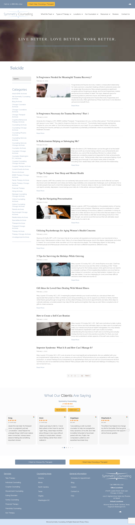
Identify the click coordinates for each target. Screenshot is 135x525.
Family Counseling (12, 500)
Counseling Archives (19, 125)
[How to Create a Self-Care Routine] (53, 329)
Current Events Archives (20, 169)
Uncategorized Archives (20, 237)
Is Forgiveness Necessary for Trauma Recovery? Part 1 (63, 113)
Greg (10, 418)
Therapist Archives (18, 223)
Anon (41, 418)
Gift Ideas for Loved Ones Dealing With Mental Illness (63, 288)
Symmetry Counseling (67, 401)
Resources (104, 14)
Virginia (40, 496)
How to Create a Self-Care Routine (53, 315)
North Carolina (43, 487)
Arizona (41, 478)
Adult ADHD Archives (19, 94)
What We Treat (46, 14)
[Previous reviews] (6, 429)
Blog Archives (17, 101)
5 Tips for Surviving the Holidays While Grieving (60, 256)
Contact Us (125, 14)
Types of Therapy (62, 14)
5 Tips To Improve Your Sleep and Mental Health (60, 173)
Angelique (74, 418)
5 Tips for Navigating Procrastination (54, 198)
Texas (40, 491)
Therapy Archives (18, 231)
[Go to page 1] (64, 447)
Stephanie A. (106, 418)
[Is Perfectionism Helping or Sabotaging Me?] (53, 154)
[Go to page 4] (70, 447)
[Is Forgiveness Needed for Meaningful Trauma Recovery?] (53, 90)
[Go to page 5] (72, 447)
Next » (87, 376)
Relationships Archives (20, 217)
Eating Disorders (11, 495)
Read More (75, 106)
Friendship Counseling (13, 508)
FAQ (72, 496)
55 (82, 376)
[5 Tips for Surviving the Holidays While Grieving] (53, 269)
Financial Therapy (18, 188)
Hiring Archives (17, 191)
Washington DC (44, 500)
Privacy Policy (84, 522)
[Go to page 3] (68, 447)
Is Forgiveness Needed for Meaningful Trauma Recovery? (64, 77)
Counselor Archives (19, 148)
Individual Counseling (13, 482)
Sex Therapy (10, 513)
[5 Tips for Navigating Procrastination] (53, 212)
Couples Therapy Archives (21, 166)
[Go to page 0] (62, 447)
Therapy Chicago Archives (21, 234)
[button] (53, 14)
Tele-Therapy (10, 478)
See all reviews (60, 410)
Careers (73, 487)
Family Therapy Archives (20, 180)
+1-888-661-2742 (16, 4)
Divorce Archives (18, 172)
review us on (73, 410)
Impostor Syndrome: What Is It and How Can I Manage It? (65, 347)
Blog (72, 482)
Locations (77, 14)
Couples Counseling (12, 487)
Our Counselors (90, 14)
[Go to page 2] (66, 447)
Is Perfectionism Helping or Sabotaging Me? (58, 141)
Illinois (40, 482)
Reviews (115, 14)
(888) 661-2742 (118, 485)
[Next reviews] (128, 429)
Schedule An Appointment (80, 478)
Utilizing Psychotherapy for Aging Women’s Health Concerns (66, 230)
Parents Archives (18, 209)
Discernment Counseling (14, 491)
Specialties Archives (19, 220)
